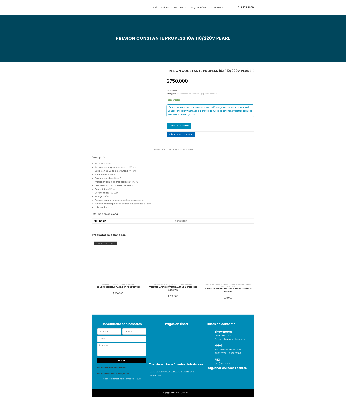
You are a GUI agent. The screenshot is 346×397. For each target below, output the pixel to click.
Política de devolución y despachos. (113, 373)
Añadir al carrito (179, 126)
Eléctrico (224, 285)
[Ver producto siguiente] (252, 70)
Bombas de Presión (110, 285)
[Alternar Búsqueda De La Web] (230, 7)
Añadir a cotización (180, 134)
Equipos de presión (208, 93)
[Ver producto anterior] (247, 70)
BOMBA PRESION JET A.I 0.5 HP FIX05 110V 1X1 (118, 287)
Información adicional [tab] (181, 149)
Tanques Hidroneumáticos (181, 285)
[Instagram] (223, 375)
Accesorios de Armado (188, 93)
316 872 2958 (246, 7)
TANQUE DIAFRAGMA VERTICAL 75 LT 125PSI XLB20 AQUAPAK (173, 288)
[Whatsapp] (239, 375)
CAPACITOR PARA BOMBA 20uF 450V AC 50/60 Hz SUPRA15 (228, 290)
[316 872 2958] (235, 7)
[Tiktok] (215, 375)
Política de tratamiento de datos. (112, 367)
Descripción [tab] (159, 149)
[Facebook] (231, 375)
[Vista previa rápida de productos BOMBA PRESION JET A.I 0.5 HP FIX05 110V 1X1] (143, 243)
